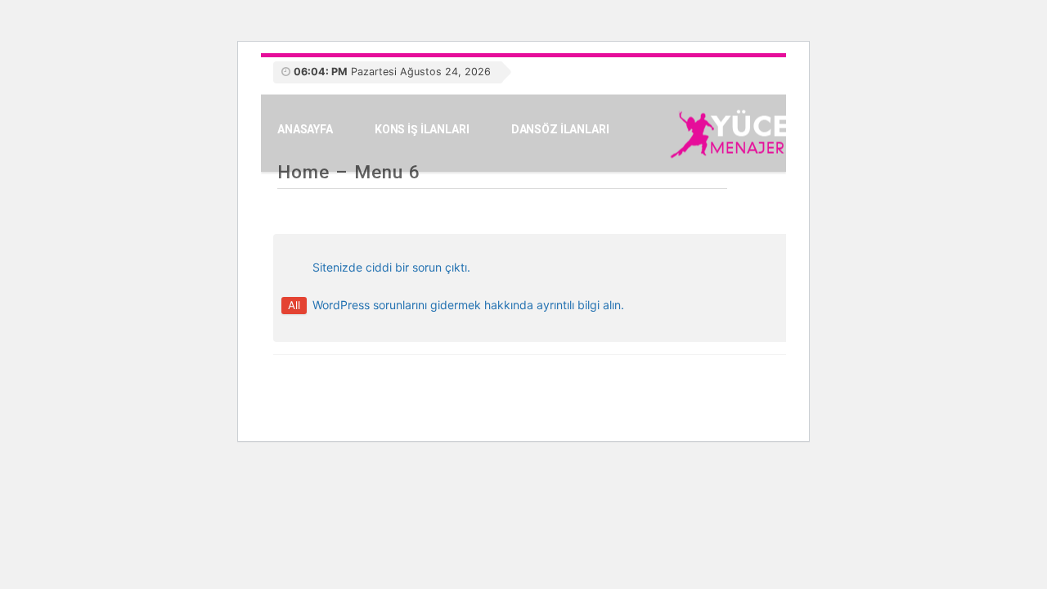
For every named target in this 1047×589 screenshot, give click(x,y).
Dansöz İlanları (560, 129)
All (294, 305)
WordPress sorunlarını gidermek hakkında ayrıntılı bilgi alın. (468, 305)
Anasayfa (305, 129)
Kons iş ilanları (422, 129)
